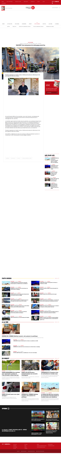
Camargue (33, 1)
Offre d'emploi (50, 444)
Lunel (44, 1)
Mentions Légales (23, 451)
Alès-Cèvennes (10, 1)
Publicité (14, 26)
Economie (14, 445)
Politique (25, 444)
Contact (18, 451)
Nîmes (3, 1)
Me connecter (56, 7)
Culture (14, 448)
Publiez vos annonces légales (24, 26)
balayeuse (13, 158)
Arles (38, 1)
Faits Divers (30, 42)
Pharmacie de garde (50, 26)
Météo (8, 26)
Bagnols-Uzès (18, 1)
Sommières (4, 3)
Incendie (7, 158)
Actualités (15, 444)
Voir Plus (56, 278)
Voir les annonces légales (38, 26)
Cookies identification (31, 451)
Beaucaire (26, 1)
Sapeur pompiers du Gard (26, 158)
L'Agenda (25, 448)
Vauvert (18, 158)
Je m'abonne (49, 92)
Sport (25, 445)
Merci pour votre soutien (40, 451)
